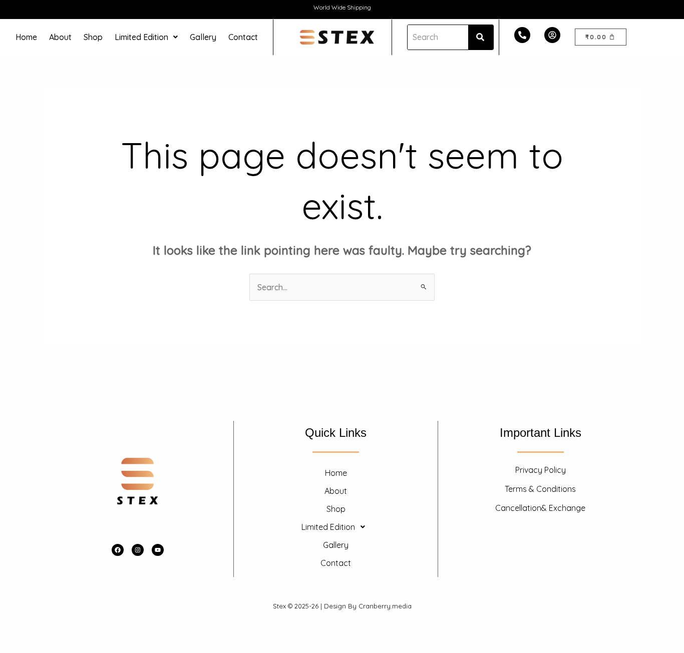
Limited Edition (141, 37)
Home (26, 37)
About (60, 37)
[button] (146, 37)
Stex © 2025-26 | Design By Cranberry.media (342, 606)
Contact (243, 37)
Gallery (203, 37)
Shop (93, 37)
